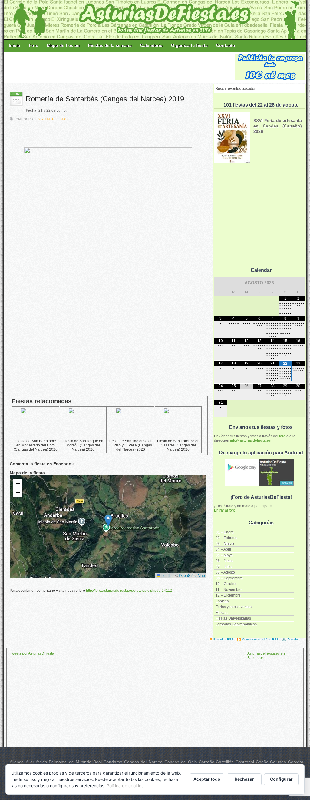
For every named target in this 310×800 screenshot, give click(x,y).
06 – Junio (224, 561)
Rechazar (244, 779)
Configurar (281, 779)
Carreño (206, 761)
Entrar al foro (224, 510)
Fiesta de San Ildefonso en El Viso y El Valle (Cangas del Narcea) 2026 (131, 445)
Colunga (278, 761)
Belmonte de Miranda (70, 761)
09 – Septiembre (229, 578)
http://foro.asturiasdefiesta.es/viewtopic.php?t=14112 (129, 590)
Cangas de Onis (180, 761)
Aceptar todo (206, 779)
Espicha (222, 601)
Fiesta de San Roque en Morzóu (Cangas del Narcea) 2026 (83, 445)
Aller (30, 761)
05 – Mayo (224, 555)
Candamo (113, 761)
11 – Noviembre (229, 590)
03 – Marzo (225, 544)
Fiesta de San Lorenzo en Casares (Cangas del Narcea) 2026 (178, 445)
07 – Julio (224, 567)
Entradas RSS (223, 639)
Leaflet (166, 575)
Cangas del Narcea (143, 761)
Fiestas (221, 613)
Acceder (293, 639)
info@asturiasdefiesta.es (250, 440)
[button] (108, 520)
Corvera (295, 761)
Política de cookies (125, 785)
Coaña (262, 761)
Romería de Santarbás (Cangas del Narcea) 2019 (105, 99)
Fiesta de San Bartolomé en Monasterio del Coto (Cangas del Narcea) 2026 (36, 445)
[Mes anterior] (220, 282)
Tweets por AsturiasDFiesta (32, 653)
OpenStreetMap (192, 575)
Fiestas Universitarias (233, 618)
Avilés (41, 761)
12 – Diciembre (228, 595)
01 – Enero (225, 532)
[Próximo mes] (298, 282)
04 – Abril (223, 549)
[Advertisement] (120, 67)
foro (282, 436)
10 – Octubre (226, 584)
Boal (97, 761)
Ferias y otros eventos (234, 607)
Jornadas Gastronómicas (236, 624)
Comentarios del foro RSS (260, 639)
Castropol (245, 761)
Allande (17, 761)
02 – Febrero (226, 538)
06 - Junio (45, 119)
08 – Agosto (225, 572)
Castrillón (225, 761)
